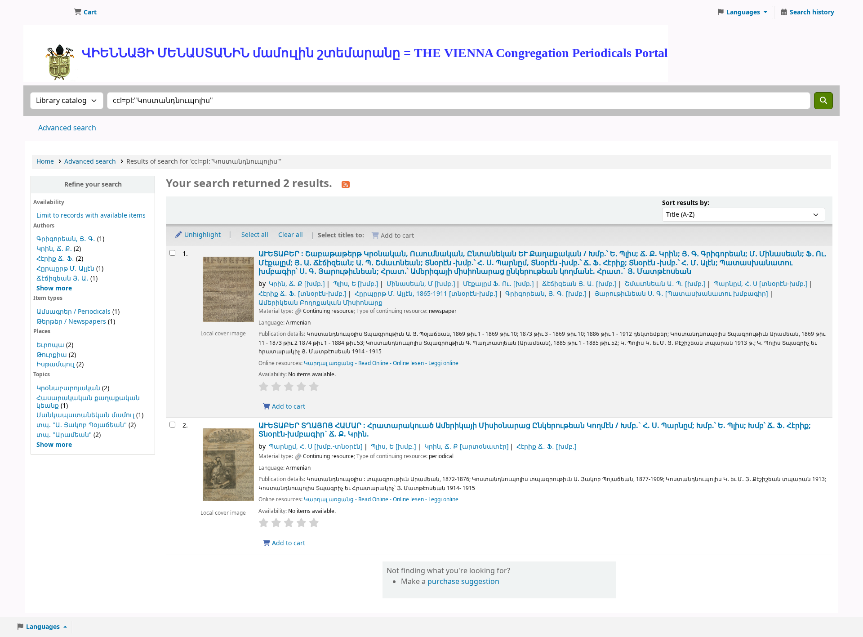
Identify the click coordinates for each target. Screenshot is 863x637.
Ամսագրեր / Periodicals (74, 311)
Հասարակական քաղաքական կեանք (88, 401)
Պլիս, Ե (355, 284)
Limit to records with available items (91, 215)
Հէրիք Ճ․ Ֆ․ (55, 258)
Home (45, 161)
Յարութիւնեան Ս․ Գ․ (681, 293)
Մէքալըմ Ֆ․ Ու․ (498, 284)
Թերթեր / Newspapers (71, 321)
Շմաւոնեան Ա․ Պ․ (665, 284)
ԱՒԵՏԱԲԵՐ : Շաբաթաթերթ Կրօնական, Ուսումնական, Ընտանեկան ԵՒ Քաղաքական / (542, 262)
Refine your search (93, 184)
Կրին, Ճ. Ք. (54, 249)
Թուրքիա (51, 355)
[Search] (823, 100)
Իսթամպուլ (55, 364)
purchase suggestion (463, 581)
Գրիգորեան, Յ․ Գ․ (65, 239)
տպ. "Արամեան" (64, 435)
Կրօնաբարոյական (68, 388)
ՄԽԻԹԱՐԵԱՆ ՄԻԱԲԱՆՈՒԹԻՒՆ (47, 13)
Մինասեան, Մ (421, 284)
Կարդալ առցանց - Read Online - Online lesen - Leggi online (381, 363)
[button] (85, 12)
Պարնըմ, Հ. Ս (761, 284)
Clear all (290, 235)
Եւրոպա (50, 345)
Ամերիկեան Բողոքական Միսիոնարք (320, 302)
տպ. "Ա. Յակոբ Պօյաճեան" (81, 425)
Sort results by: (685, 203)
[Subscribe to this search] (345, 184)
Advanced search (67, 128)
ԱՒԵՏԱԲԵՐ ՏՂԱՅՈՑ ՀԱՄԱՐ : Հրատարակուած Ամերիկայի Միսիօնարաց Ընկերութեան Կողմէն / (534, 430)
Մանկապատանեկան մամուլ (85, 415)
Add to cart (287, 406)
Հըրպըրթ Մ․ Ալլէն (65, 268)
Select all (254, 235)
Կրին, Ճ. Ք (297, 284)
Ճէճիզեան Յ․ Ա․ (62, 278)
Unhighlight (201, 235)
